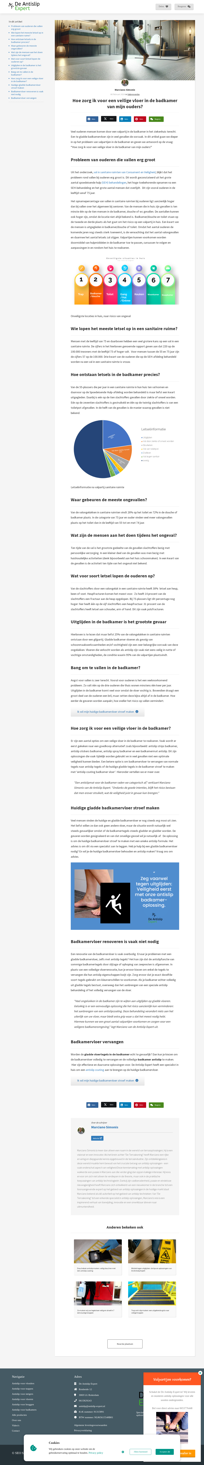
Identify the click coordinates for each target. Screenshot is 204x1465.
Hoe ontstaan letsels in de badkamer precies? (23, 40)
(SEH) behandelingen (114, 182)
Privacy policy (96, 1452)
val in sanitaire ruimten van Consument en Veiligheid (125, 172)
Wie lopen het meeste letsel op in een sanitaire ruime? (27, 34)
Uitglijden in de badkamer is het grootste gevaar (26, 67)
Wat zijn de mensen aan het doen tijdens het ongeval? (27, 54)
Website (96, 1138)
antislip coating (95, 1070)
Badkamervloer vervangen (23, 98)
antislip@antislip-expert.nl (92, 1406)
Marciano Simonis (125, 89)
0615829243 (85, 1400)
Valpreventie (133, 94)
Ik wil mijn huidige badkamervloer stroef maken (106, 711)
